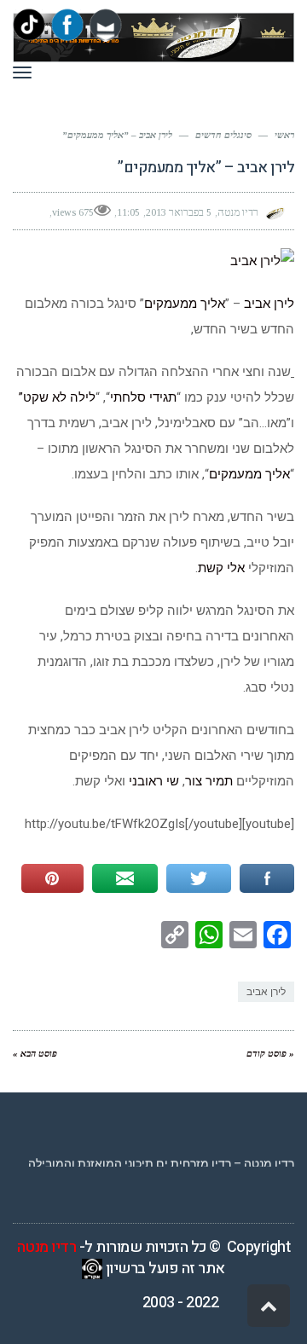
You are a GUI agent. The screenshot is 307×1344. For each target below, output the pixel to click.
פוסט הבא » (35, 1053)
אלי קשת (223, 568)
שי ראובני (154, 781)
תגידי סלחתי (143, 397)
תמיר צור (209, 781)
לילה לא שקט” (57, 397)
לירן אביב (269, 303)
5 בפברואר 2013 (178, 212)
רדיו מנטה (47, 1247)
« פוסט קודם (270, 1053)
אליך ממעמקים (184, 303)
